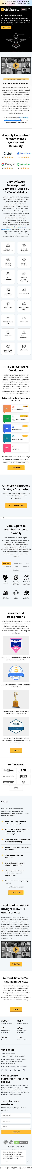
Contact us (16, 892)
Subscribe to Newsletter (16, 1147)
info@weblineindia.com (8, 1053)
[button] (3, 38)
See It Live (6, 27)
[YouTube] (20, 1070)
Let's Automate (16, 5)
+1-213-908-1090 (6, 1056)
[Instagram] (16, 1070)
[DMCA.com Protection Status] (21, 1142)
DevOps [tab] (16, 570)
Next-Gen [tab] (6, 563)
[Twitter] (7, 1070)
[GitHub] (25, 1070)
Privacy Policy (13, 1158)
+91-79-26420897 (19, 1056)
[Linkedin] (11, 1070)
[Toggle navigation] (29, 9)
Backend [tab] (26, 567)
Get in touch (8, 1049)
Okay (6, 1161)
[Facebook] (3, 1070)
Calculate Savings (16, 505)
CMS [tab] (27, 563)
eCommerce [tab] (7, 567)
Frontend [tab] (17, 567)
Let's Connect (16, 467)
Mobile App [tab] (18, 563)
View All (16, 750)
